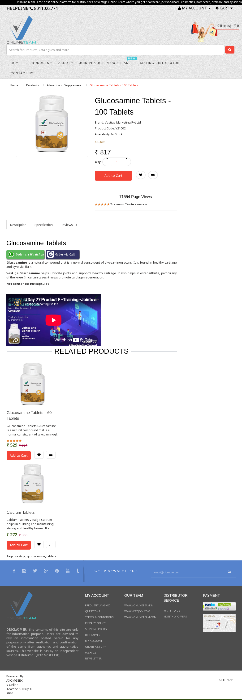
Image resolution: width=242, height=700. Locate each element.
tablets (51, 556)
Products (32, 85)
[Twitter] (35, 571)
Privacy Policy (95, 623)
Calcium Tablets (21, 512)
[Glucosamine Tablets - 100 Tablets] (52, 124)
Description (18, 225)
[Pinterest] (57, 571)
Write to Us (172, 610)
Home (14, 85)
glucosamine (36, 556)
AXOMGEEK (14, 680)
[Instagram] (25, 571)
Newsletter (93, 658)
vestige (20, 556)
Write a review (136, 204)
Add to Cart (113, 175)
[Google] (46, 571)
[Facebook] (14, 571)
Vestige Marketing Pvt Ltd (123, 122)
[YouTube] (68, 571)
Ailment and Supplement (64, 85)
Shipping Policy (96, 629)
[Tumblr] (78, 571)
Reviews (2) (69, 225)
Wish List (91, 652)
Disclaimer (92, 635)
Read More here (48, 655)
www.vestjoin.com (137, 611)
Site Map (226, 680)
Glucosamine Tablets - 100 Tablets (114, 85)
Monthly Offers (175, 616)
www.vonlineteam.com (140, 617)
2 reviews (117, 204)
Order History (95, 646)
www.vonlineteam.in (138, 605)
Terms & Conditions (99, 617)
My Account (93, 640)
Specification (44, 225)
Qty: (98, 162)
